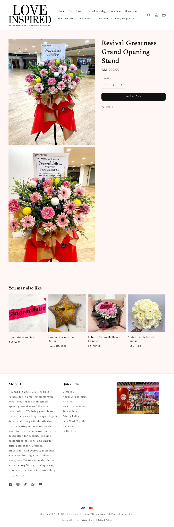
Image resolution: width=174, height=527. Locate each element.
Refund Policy (71, 411)
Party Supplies (123, 18)
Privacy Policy (71, 416)
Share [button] (109, 107)
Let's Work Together (75, 421)
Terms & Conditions (74, 406)
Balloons (85, 18)
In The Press (70, 431)
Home (61, 11)
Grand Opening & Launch (103, 11)
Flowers (129, 11)
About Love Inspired (75, 397)
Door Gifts (75, 11)
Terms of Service (70, 520)
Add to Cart (133, 96)
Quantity (106, 78)
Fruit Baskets (65, 18)
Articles (67, 402)
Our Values (69, 426)
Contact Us (69, 392)
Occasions (102, 18)
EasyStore (129, 514)
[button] (149, 15)
